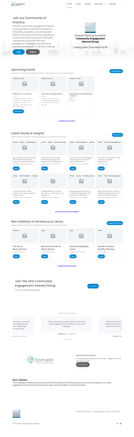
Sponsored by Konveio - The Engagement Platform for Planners (98, 412)
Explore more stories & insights (67, 211)
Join (18, 52)
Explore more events (67, 121)
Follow (33, 52)
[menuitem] (69, 4)
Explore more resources (67, 266)
